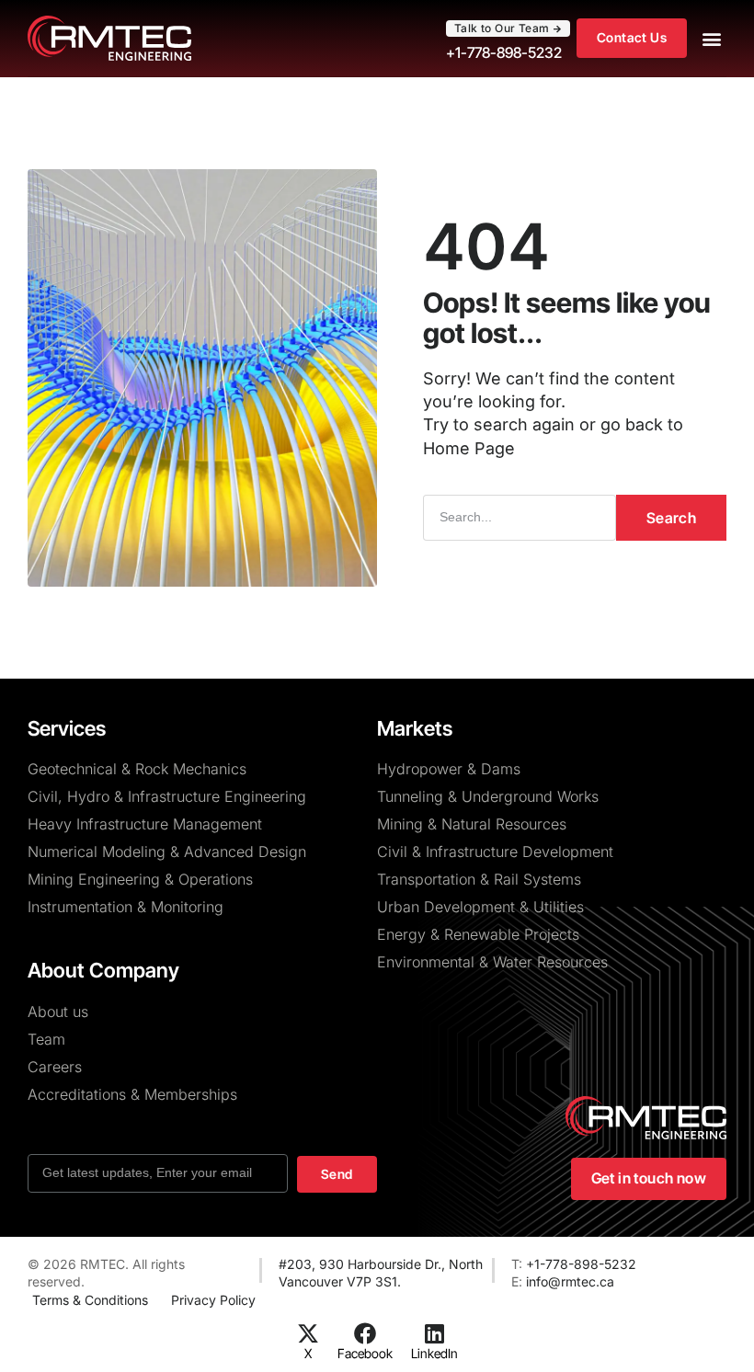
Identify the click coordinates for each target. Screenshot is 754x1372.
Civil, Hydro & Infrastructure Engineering (167, 796)
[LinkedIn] (434, 1333)
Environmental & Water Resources (492, 962)
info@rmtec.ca (570, 1281)
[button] (711, 38)
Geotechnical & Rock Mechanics (137, 769)
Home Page (469, 448)
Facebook (365, 1353)
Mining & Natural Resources (471, 824)
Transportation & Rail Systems (479, 879)
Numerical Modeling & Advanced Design (167, 851)
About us (58, 1011)
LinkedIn (434, 1353)
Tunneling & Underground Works (488, 796)
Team (46, 1039)
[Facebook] (365, 1333)
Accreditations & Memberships (132, 1094)
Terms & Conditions (90, 1300)
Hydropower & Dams (448, 769)
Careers (55, 1067)
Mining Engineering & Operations (140, 879)
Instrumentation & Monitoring (125, 907)
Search (671, 518)
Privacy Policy (213, 1300)
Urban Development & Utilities (480, 907)
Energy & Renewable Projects (478, 934)
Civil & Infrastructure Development (495, 851)
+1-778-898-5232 (581, 1264)
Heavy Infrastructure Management (145, 824)
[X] (308, 1333)
